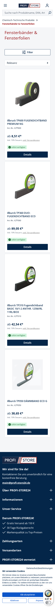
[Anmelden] (47, 5)
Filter (30, 52)
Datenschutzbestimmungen (39, 568)
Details (27, 154)
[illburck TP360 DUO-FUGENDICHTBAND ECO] (27, 186)
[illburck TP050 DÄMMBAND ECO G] (27, 374)
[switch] (48, 602)
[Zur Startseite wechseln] (29, 5)
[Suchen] (50, 13)
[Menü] (5, 5)
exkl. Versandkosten (31, 140)
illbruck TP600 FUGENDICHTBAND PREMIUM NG (27, 122)
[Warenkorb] (51, 5)
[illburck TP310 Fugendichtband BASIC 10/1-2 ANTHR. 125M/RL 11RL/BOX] (27, 278)
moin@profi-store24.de (16, 483)
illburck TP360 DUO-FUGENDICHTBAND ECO (21, 214)
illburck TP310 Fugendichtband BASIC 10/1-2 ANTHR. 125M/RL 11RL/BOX (25, 309)
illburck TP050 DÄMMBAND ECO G (27, 401)
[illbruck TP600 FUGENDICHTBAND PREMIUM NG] (27, 94)
